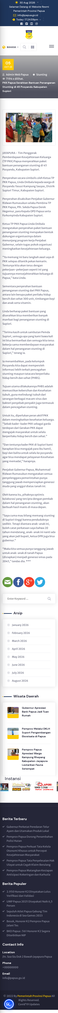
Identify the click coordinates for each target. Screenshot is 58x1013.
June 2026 (18, 664)
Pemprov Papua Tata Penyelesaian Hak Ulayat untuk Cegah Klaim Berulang (30, 862)
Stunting (41, 74)
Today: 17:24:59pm (27, 19)
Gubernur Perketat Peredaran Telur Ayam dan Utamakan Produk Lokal (28, 829)
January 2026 (20, 625)
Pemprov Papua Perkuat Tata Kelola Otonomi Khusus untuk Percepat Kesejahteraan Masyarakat (29, 850)
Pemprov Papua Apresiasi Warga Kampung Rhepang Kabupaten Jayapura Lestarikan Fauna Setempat (35, 759)
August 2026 (20, 680)
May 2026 (18, 656)
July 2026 (18, 672)
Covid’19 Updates (29, 1004)
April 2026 (18, 648)
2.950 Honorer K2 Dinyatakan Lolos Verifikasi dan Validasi (29, 893)
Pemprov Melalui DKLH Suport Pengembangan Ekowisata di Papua (36, 732)
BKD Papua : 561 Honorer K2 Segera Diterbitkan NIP (28, 933)
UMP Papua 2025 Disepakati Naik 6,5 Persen (30, 903)
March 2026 (19, 640)
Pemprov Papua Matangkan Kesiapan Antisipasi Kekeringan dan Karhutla (30, 872)
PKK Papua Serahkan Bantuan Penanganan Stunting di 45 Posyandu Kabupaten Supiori (28, 87)
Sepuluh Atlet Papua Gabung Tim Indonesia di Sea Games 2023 (27, 913)
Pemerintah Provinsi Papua (34, 996)
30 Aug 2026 (27, 2)
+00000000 (10, 967)
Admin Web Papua (17, 74)
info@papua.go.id (27, 15)
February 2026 (21, 632)
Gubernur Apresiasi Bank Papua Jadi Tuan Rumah (35, 711)
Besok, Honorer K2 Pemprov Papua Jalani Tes (28, 923)
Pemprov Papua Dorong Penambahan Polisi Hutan (30, 838)
